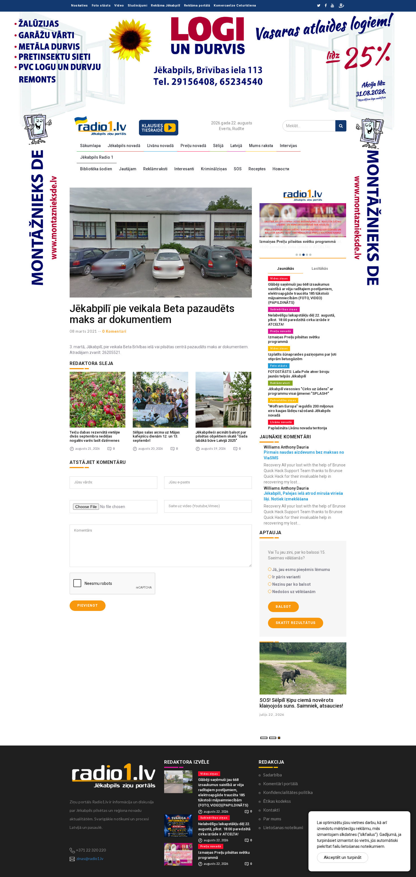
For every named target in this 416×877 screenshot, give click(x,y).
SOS (238, 169)
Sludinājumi (137, 5)
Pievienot (87, 606)
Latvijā (236, 145)
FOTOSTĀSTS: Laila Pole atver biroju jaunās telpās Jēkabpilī (298, 374)
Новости (281, 169)
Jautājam (127, 169)
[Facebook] (325, 5)
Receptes (257, 169)
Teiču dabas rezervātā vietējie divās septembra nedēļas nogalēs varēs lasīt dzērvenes (95, 436)
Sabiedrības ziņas (283, 309)
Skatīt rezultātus (296, 623)
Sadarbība (272, 774)
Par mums (272, 818)
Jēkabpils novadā (124, 145)
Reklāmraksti (155, 169)
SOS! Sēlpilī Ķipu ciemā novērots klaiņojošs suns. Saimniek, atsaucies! (301, 703)
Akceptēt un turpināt (342, 857)
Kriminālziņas (214, 169)
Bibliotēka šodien (96, 169)
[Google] (332, 5)
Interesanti (184, 169)
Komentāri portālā (280, 783)
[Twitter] (318, 5)
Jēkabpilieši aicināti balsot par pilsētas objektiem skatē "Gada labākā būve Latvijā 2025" (221, 436)
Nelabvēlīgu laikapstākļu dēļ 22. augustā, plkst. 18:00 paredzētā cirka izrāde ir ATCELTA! (301, 319)
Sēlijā (218, 145)
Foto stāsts (101, 5)
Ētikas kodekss (277, 801)
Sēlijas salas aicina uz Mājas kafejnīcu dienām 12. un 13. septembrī (156, 436)
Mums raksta (261, 145)
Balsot (283, 607)
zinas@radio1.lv (89, 858)
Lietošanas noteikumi (283, 827)
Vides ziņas (279, 278)
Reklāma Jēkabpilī (165, 5)
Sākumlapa (90, 145)
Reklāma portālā (197, 5)
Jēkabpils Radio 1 (96, 157)
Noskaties (79, 5)
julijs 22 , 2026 (272, 714)
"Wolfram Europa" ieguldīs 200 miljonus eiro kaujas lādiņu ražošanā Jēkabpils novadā (300, 410)
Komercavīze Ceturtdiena (235, 5)
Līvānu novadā (160, 145)
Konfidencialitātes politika (288, 792)
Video (119, 5)
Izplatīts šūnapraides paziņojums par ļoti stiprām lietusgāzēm (302, 356)
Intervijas (288, 145)
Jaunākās (285, 268)
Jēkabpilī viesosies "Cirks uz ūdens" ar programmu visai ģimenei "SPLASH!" (300, 391)
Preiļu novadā (193, 145)
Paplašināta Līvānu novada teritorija (297, 428)
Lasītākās (320, 268)
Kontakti (271, 809)
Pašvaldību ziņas (283, 400)
